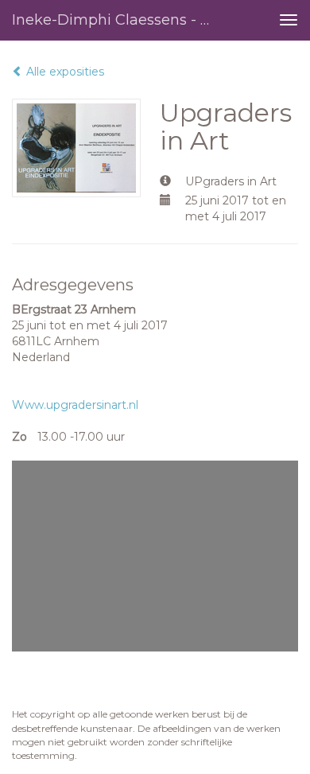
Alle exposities (63, 71)
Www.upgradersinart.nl (75, 405)
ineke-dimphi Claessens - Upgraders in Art (118, 20)
